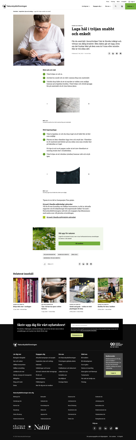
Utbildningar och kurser (43, 368)
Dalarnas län (71, 396)
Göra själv (75, 254)
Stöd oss (129, 6)
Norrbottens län (99, 405)
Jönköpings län (99, 401)
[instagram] (100, 428)
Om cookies (112, 436)
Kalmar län (16, 405)
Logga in (113, 373)
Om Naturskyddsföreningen (67, 358)
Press (107, 1)
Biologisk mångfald (19, 358)
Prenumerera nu (77, 335)
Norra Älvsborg (72, 405)
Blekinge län (16, 396)
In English (123, 1)
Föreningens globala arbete (67, 361)
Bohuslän (43, 396)
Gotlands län (98, 396)
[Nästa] (89, 104)
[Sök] (116, 6)
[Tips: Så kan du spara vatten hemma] (53, 290)
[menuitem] (107, 1)
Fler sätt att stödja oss (88, 378)
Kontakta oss (63, 375)
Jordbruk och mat (18, 371)
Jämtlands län (72, 401)
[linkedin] (106, 428)
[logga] (29, 427)
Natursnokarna (40, 378)
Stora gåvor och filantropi (89, 371)
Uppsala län (44, 414)
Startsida (15, 11)
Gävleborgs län (17, 401)
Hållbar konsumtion (49, 254)
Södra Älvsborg (17, 414)
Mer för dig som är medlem (44, 385)
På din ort (39, 375)
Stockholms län (72, 410)
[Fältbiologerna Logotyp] (19, 427)
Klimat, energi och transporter (22, 375)
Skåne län (43, 410)
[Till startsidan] (15, 6)
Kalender (38, 364)
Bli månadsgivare (86, 361)
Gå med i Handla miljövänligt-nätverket (61, 217)
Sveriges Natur (63, 382)
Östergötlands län (100, 419)
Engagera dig (97, 6)
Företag (113, 1)
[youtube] (117, 428)
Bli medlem (22, 83)
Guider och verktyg (63, 254)
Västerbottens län (100, 414)
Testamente (85, 375)
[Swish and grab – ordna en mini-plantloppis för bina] (82, 290)
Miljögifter (16, 378)
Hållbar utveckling (18, 368)
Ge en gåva (84, 364)
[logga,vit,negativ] (42, 427)
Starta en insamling (87, 368)
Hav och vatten (18, 361)
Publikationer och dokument (67, 368)
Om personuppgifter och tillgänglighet (97, 436)
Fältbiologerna (40, 382)
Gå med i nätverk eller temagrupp (46, 371)
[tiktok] (111, 428)
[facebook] (94, 428)
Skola (118, 1)
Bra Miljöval (62, 378)
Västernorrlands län (18, 419)
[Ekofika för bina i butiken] (110, 290)
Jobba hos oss (63, 371)
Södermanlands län (100, 410)
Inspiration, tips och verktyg (26, 11)
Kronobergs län (45, 405)
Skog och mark (18, 382)
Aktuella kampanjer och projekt (45, 358)
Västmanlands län (46, 419)
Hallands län (44, 401)
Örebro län (71, 419)
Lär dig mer (85, 6)
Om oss (107, 6)
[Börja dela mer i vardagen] (25, 290)
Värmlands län (72, 414)
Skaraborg (16, 410)
